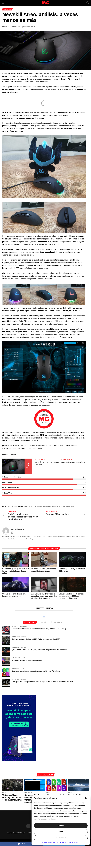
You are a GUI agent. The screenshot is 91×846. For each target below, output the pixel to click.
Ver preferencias (60, 838)
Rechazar (60, 832)
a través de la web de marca (22, 435)
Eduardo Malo (30, 27)
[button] (86, 798)
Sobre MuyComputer (16, 833)
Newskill (47, 506)
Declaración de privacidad (70, 842)
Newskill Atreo (59, 506)
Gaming (39, 506)
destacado (29, 506)
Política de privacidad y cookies (51, 842)
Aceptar (61, 825)
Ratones (70, 506)
